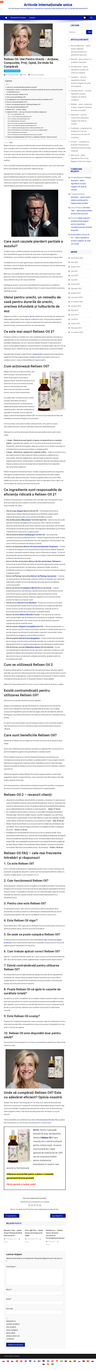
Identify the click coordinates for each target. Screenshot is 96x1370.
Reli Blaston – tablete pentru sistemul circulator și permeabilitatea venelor (55, 1234)
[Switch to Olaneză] (21, 1361)
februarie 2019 (76, 328)
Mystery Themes (25, 1356)
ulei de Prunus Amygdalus (29, 638)
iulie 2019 (74, 310)
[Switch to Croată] (8, 1361)
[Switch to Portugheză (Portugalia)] (83, 1361)
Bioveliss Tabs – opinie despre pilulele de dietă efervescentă (13, 1232)
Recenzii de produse (18, 18)
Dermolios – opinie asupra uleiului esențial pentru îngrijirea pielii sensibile (80, 200)
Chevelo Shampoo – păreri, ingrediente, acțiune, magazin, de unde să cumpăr (81, 184)
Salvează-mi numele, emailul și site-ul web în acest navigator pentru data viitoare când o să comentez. (13, 1330)
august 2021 (75, 267)
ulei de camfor (34, 316)
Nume (9, 1289)
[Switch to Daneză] (17, 1361)
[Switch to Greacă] (48, 1361)
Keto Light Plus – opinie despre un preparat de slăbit (34, 1232)
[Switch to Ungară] (52, 1361)
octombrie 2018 (77, 332)
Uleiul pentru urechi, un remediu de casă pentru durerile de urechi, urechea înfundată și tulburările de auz (35, 91)
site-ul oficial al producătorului (43, 1120)
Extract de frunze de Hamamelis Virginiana (40, 546)
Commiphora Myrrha (29, 588)
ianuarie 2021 (76, 293)
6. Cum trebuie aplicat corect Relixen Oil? (23, 125)
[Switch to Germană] (43, 1361)
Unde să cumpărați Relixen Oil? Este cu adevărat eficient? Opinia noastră (32, 137)
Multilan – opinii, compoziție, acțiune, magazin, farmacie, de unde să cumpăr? (81, 107)
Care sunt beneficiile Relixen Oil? (17, 107)
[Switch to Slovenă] (43, 1364)
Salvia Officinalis (26, 615)
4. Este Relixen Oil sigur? (18, 121)
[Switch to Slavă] (92, 1361)
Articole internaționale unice (48, 4)
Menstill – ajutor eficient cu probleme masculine (81, 60)
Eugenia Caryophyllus (28, 626)
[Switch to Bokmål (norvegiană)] (74, 1361)
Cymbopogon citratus (33, 535)
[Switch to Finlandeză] (34, 1361)
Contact (32, 18)
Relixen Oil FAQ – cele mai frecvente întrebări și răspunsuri (26, 112)
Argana (20, 511)
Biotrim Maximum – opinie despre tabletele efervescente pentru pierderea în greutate (80, 50)
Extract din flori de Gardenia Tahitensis (44, 561)
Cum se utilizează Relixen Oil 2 (17, 102)
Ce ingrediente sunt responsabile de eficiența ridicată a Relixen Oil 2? (30, 99)
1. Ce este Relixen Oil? (17, 114)
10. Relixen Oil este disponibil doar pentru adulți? (26, 134)
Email (8, 1299)
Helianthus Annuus (33, 647)
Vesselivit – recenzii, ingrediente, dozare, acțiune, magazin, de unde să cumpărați (81, 81)
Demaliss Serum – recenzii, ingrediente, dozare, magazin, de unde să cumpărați (81, 95)
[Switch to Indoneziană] (57, 1361)
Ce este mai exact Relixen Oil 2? (17, 94)
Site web (9, 1309)
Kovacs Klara (76, 235)
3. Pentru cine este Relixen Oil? (20, 119)
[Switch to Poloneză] (79, 1361)
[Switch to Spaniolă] (48, 1364)
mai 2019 (74, 319)
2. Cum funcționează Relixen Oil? (21, 116)
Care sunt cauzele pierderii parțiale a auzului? (22, 87)
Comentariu (11, 1267)
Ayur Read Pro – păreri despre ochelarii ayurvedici (59, 1216)
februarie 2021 (76, 288)
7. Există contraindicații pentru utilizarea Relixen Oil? (27, 128)
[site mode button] (85, 17)
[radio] (29, 1205)
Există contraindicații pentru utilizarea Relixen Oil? (24, 104)
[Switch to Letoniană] (66, 1361)
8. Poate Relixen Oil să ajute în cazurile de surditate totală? (29, 130)
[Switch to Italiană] (61, 1361)
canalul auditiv (37, 354)
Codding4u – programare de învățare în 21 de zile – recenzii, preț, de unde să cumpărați (81, 132)
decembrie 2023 (77, 258)
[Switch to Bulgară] (3, 1361)
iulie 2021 (74, 271)
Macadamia (26, 520)
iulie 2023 (74, 262)
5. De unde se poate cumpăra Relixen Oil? (24, 123)
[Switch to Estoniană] (30, 1361)
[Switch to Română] (88, 1361)
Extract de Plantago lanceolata (43, 576)
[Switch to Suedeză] (52, 1364)
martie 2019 (75, 324)
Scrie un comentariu (37, 75)
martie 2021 (75, 284)
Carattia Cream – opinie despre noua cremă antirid (13, 1216)
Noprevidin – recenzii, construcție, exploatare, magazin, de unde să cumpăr (80, 119)
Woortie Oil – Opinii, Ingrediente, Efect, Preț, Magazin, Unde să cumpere (81, 158)
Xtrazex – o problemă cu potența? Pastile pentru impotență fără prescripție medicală (81, 146)
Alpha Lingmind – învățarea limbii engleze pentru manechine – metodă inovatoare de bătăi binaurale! (81, 224)
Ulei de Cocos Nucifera (27, 603)
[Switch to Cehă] (12, 1361)
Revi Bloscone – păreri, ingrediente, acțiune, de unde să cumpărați (80, 70)
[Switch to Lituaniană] (70, 1361)
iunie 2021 (75, 275)
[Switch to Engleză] (26, 1361)
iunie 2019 (75, 315)
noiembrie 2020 (77, 297)
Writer (24, 75)
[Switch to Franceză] (39, 1361)
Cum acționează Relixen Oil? (16, 97)
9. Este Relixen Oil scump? (19, 132)
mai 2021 (74, 280)
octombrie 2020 (77, 302)
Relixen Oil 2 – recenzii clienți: (16, 109)
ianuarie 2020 (76, 306)
